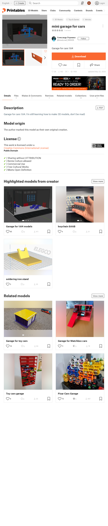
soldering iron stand (17, 279)
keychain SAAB (66, 226)
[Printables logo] (13, 10)
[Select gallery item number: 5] (32, 220)
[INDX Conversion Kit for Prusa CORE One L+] (79, 83)
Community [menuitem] (65, 10)
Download (80, 56)
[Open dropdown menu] (103, 26)
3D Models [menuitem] (33, 10)
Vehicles (88, 19)
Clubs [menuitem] (53, 10)
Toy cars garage (15, 393)
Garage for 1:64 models (19, 226)
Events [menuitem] (99, 10)
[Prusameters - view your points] (89, 3)
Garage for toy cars (17, 341)
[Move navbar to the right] (104, 10)
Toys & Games (73, 19)
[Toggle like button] (7, 231)
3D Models (59, 19)
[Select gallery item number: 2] (26, 220)
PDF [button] (101, 107)
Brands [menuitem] (89, 10)
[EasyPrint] (82, 3)
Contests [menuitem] (78, 10)
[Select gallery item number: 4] (30, 220)
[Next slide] (44, 57)
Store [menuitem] (44, 10)
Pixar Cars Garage (68, 393)
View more (98, 181)
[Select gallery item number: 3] (28, 220)
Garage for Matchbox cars (72, 341)
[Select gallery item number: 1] (23, 220)
